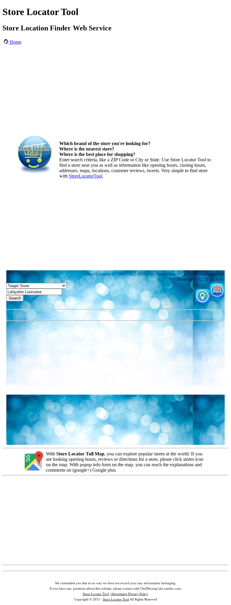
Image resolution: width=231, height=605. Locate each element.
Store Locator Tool (96, 594)
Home (14, 42)
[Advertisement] (115, 93)
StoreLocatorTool (85, 175)
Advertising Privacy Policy (129, 594)
